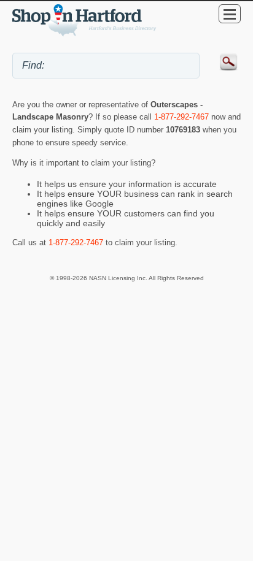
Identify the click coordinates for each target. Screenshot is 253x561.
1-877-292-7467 (181, 116)
